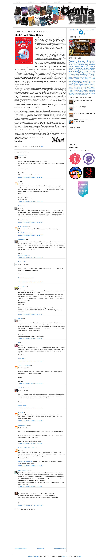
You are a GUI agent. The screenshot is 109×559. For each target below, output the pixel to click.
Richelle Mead (78, 81)
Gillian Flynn (79, 80)
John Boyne (81, 73)
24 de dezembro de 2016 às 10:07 (30, 361)
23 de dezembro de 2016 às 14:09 (30, 222)
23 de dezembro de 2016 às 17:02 (30, 257)
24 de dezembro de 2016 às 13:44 (30, 408)
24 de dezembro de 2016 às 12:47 (30, 383)
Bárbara (20, 155)
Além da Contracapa (33, 556)
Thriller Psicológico (75, 70)
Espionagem (72, 80)
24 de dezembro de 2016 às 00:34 (30, 314)
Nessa (20, 318)
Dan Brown (88, 77)
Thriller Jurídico (77, 93)
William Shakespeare (85, 85)
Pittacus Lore (79, 78)
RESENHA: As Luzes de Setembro (84, 113)
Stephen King (83, 65)
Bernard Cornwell (81, 87)
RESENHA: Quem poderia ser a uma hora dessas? (83, 120)
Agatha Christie (74, 66)
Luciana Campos (22, 470)
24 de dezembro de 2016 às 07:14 (30, 338)
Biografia (79, 68)
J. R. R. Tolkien (79, 83)
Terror (70, 71)
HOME (18, 2)
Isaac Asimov (78, 75)
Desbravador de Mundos (25, 461)
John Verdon (92, 84)
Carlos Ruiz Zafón (87, 71)
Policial (72, 61)
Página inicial (40, 548)
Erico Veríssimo (90, 78)
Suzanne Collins (87, 81)
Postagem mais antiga (60, 548)
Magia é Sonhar (22, 425)
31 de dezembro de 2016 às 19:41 (30, 505)
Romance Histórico (74, 85)
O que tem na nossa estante (26, 277)
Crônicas (71, 88)
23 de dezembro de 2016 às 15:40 (30, 235)
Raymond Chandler (85, 74)
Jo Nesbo (75, 71)
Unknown (20, 412)
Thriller (81, 66)
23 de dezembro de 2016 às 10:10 (30, 177)
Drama (81, 61)
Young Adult (73, 65)
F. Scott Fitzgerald (86, 88)
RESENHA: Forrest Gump (28, 35)
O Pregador (65, 556)
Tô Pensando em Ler (24, 365)
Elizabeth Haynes (77, 84)
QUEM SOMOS (30, 2)
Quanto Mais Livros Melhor (25, 232)
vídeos (75, 73)
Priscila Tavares (22, 226)
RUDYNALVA (21, 286)
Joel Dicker (76, 90)
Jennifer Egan (85, 84)
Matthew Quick (88, 83)
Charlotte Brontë (77, 94)
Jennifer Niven (84, 94)
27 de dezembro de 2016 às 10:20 (30, 421)
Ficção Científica (89, 63)
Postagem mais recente (20, 548)
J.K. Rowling (87, 75)
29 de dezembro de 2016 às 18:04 (30, 466)
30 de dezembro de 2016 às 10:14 (30, 486)
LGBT (79, 71)
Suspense (91, 61)
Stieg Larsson (92, 93)
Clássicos (92, 66)
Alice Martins (21, 387)
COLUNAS (57, 2)
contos (86, 66)
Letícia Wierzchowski (78, 77)
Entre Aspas (25, 219)
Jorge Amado (85, 93)
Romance (92, 65)
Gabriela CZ (21, 239)
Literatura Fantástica (76, 63)
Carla (20, 205)
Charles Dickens (91, 87)
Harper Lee (71, 94)
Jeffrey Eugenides (90, 90)
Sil (19, 342)
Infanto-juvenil (87, 80)
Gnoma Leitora (22, 405)
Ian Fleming (83, 90)
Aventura (71, 68)
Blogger (79, 556)
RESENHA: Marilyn (80, 107)
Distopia (84, 70)
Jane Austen (91, 70)
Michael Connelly (89, 68)
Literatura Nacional (74, 74)
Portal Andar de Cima (24, 255)
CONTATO (69, 2)
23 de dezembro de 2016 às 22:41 (30, 282)
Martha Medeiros (83, 91)
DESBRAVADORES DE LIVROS (26, 447)
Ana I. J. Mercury (23, 491)
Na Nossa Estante (23, 262)
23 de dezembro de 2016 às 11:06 (30, 201)
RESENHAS (44, 2)
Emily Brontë (77, 88)
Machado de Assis (74, 91)
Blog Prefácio (21, 358)
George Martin (91, 73)
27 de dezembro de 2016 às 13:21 (30, 443)
